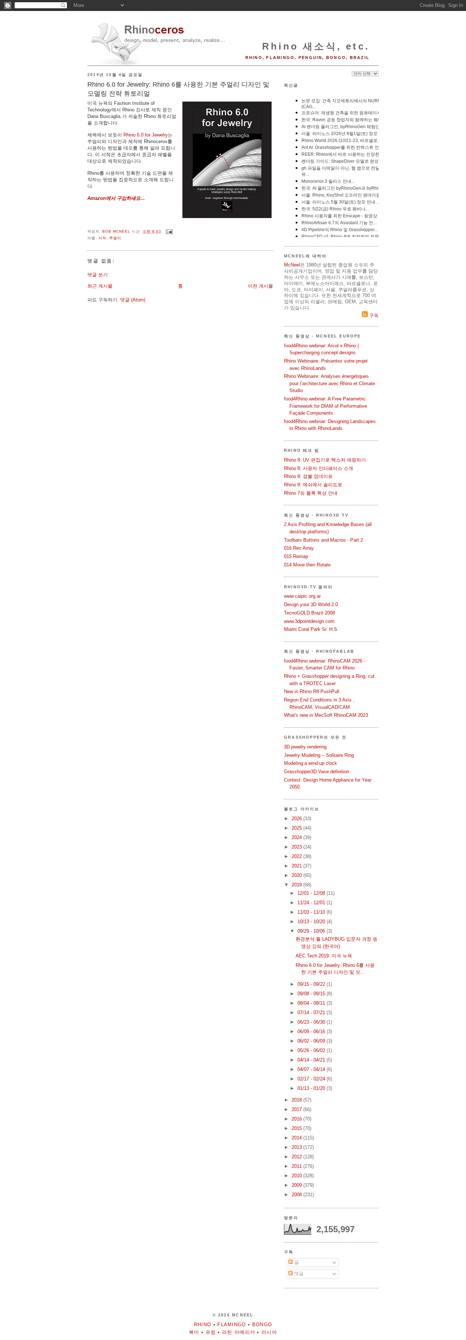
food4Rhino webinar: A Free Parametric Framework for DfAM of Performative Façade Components (325, 406)
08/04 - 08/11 (312, 1003)
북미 (194, 1332)
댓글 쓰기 (97, 274)
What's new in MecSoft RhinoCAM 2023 (326, 715)
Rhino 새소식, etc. (316, 46)
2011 (297, 1166)
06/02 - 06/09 (312, 1041)
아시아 (269, 1332)
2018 (297, 1100)
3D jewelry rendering (305, 747)
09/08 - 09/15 (312, 993)
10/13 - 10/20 (312, 921)
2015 (297, 1128)
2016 (297, 1119)
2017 (297, 1109)
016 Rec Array (299, 548)
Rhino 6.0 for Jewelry (145, 135)
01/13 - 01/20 (312, 1088)
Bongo (262, 1324)
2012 (297, 1156)
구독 (373, 315)
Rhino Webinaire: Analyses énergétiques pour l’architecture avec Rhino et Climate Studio (329, 383)
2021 (297, 866)
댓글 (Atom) (132, 300)
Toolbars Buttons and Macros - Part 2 (323, 540)
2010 (297, 1175)
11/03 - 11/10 (312, 912)
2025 (297, 828)
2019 (297, 885)
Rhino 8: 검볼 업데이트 (308, 476)
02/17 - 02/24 (312, 1079)
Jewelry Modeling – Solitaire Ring (319, 755)
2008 (297, 1194)
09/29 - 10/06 (312, 931)
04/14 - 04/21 (312, 1060)
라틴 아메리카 (238, 1332)
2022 (297, 856)
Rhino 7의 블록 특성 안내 (310, 493)
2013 (297, 1147)
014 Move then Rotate (307, 565)
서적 (102, 238)
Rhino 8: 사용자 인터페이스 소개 (318, 468)
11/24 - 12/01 (312, 902)
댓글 (298, 1273)
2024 (297, 837)
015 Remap (296, 556)
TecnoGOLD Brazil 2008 (309, 613)
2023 (297, 847)
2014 (297, 1138)
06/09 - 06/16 (312, 1031)
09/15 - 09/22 (312, 984)
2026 (297, 818)
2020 (297, 875)
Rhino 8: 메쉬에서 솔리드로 (313, 484)
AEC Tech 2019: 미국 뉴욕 (324, 955)
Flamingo (231, 1324)
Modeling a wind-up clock (310, 763)
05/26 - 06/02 (312, 1050)
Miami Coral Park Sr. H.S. (311, 629)
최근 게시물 (99, 286)
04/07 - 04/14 (312, 1069)
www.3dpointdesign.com (309, 621)
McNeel (292, 265)
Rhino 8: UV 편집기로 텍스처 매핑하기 (325, 460)
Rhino (203, 1324)
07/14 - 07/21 (312, 1012)
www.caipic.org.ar (302, 596)
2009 (297, 1185)
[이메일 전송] (169, 231)
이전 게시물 (260, 286)
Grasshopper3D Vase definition (316, 771)
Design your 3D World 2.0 (311, 604)
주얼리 (115, 238)
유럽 (211, 1332)
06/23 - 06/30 (312, 1022)
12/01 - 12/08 (312, 893)
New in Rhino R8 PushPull (311, 691)
